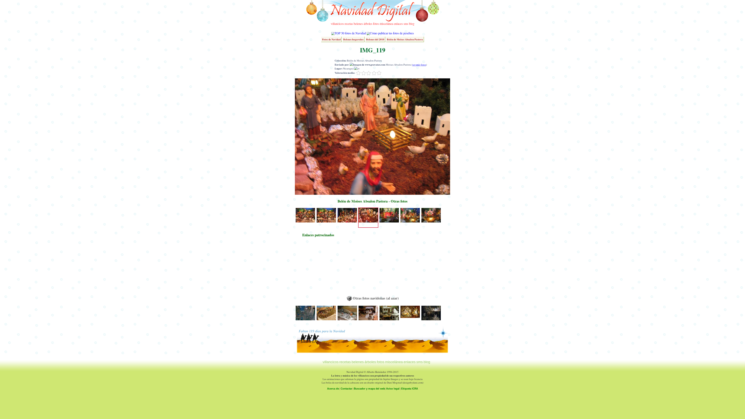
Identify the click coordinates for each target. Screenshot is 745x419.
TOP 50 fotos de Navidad (350, 33)
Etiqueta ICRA (409, 388)
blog (411, 24)
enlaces (398, 24)
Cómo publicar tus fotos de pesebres (392, 33)
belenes (358, 24)
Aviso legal (392, 388)
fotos (376, 24)
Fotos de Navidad (331, 39)
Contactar (346, 388)
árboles (368, 24)
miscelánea (386, 24)
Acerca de (333, 388)
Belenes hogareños (353, 39)
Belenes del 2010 (375, 39)
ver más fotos (419, 64)
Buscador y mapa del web (369, 388)
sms (406, 24)
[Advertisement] (318, 268)
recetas (349, 24)
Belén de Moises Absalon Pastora (405, 39)
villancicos (337, 24)
